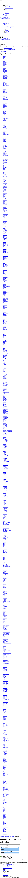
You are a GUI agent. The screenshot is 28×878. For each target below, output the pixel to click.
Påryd (4, 577)
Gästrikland (5, 237)
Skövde (4, 640)
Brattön (4, 139)
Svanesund (5, 707)
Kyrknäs (4, 420)
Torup (4, 744)
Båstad (4, 98)
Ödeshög (4, 542)
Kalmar (4, 379)
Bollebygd (5, 121)
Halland (4, 285)
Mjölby (4, 500)
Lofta (4, 463)
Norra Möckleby (6, 528)
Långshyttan (5, 428)
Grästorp (4, 260)
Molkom (4, 503)
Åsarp (4, 87)
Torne (4, 735)
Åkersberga (5, 59)
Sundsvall (5, 703)
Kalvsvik (4, 383)
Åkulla (4, 61)
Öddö (4, 540)
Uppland (4, 769)
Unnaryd (4, 768)
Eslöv (4, 188)
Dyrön (4, 172)
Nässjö (4, 518)
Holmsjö (4, 340)
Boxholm (4, 131)
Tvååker (4, 754)
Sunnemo (5, 706)
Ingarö (4, 363)
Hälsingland (5, 298)
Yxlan (4, 832)
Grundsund (5, 270)
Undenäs (4, 767)
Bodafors (4, 117)
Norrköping (5, 531)
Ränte (4, 586)
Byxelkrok (5, 153)
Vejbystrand (5, 802)
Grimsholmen (5, 265)
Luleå (4, 474)
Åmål (4, 69)
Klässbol (4, 398)
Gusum (4, 278)
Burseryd (4, 151)
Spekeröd (5, 671)
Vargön (4, 781)
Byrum (4, 152)
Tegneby (4, 720)
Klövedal (4, 400)
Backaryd (5, 97)
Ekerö (4, 179)
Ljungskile (5, 458)
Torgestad (5, 734)
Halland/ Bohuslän (6, 286)
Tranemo (4, 746)
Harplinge (5, 306)
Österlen (4, 567)
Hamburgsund (5, 299)
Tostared (4, 745)
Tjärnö (4, 727)
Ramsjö (4, 584)
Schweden (12, 836)
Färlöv (4, 209)
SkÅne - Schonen (6, 632)
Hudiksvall (5, 355)
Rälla (4, 581)
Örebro (4, 551)
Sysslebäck (5, 713)
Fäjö (3, 197)
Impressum (5, 34)
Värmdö (4, 782)
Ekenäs (4, 177)
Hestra (4, 322)
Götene (4, 250)
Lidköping (5, 439)
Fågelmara (5, 191)
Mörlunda (5, 508)
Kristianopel (5, 411)
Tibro (4, 723)
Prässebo (4, 579)
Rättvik (4, 587)
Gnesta (4, 247)
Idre (3, 361)
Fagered (4, 194)
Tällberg (4, 714)
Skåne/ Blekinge (6, 633)
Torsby (4, 739)
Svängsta (4, 709)
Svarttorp (4, 711)
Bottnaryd (5, 128)
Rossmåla (5, 606)
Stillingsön (5, 684)
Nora (4, 521)
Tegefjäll (4, 719)
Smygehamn (5, 656)
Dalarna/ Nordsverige (7, 155)
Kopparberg (5, 409)
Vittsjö (4, 824)
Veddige (4, 801)
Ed (3, 173)
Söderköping (5, 660)
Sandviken (5, 618)
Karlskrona (5, 389)
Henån (4, 319)
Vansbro (4, 777)
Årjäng (4, 82)
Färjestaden (5, 208)
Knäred (4, 402)
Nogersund (5, 519)
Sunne (4, 705)
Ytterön (4, 831)
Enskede (4, 184)
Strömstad (5, 696)
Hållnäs (4, 293)
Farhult (4, 205)
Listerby (4, 451)
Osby (4, 562)
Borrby (4, 127)
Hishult (4, 324)
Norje (4, 525)
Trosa (4, 752)
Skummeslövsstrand (7, 643)
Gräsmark (5, 258)
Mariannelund (5, 484)
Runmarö (4, 608)
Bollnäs (4, 123)
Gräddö (4, 254)
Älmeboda (5, 64)
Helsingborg (5, 316)
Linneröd (4, 447)
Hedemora (5, 315)
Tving (4, 755)
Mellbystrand (5, 491)
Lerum (4, 435)
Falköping (5, 200)
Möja (4, 502)
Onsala (4, 550)
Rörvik (4, 605)
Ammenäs (5, 71)
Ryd (3, 609)
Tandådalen (5, 716)
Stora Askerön (5, 689)
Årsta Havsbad (6, 85)
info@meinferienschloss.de (9, 49)
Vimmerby (5, 814)
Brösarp (4, 145)
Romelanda (5, 598)
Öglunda (4, 544)
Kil (3, 395)
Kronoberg (5, 414)
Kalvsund (5, 382)
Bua (3, 147)
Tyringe (4, 759)
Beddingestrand (6, 99)
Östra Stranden (6, 574)
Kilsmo (4, 396)
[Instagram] (2, 37)
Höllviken (5, 338)
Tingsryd (4, 726)
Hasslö (4, 308)
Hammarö (5, 300)
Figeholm (5, 211)
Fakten (6, 32)
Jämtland (4, 369)
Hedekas (4, 314)
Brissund (4, 141)
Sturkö (4, 698)
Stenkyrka (5, 679)
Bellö (4, 101)
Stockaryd (5, 686)
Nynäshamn (5, 537)
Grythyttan (5, 272)
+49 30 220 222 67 (8, 48)
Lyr (3, 476)
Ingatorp (4, 364)
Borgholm (5, 125)
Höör (4, 343)
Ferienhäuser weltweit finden (9, 864)
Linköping (5, 446)
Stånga (4, 675)
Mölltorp (4, 505)
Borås (4, 124)
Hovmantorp (5, 353)
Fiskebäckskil (5, 214)
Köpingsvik (5, 406)
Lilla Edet (5, 441)
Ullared (4, 763)
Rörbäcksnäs (5, 604)
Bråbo (4, 133)
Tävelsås (4, 718)
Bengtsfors (5, 103)
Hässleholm (5, 307)
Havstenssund (5, 313)
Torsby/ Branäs (6, 740)
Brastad (4, 138)
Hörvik (4, 348)
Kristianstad (5, 412)
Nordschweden (6, 524)
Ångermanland (6, 76)
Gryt (3, 271)
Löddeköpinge (6, 461)
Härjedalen (5, 303)
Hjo (3, 328)
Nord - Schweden (6, 522)
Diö (3, 163)
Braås (4, 132)
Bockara (4, 114)
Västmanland (5, 793)
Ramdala (4, 583)
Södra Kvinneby (6, 663)
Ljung (4, 453)
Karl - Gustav (5, 384)
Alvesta (4, 68)
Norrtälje (4, 532)
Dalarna (4, 154)
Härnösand (5, 305)
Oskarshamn (5, 563)
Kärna (4, 390)
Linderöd (4, 444)
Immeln (4, 362)
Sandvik (4, 616)
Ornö (4, 554)
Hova (4, 349)
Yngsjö (4, 829)
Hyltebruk (5, 360)
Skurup (4, 644)
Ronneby (4, 600)
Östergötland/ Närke (7, 566)
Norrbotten (5, 529)
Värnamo (4, 786)
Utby (4, 772)
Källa (4, 376)
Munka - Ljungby (6, 511)
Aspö (4, 94)
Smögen (4, 655)
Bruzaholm (5, 146)
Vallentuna (5, 776)
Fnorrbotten (5, 221)
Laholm (4, 423)
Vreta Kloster (5, 827)
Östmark (4, 572)
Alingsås (4, 63)
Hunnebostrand (6, 358)
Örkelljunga (5, 553)
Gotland (4, 251)
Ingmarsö (4, 365)
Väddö (4, 773)
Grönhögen (5, 268)
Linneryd (4, 448)
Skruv (4, 642)
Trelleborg (5, 749)
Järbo (4, 370)
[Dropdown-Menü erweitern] (5, 29)
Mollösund (5, 504)
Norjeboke (5, 526)
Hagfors (4, 281)
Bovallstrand (5, 130)
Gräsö (4, 259)
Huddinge (5, 354)
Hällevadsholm (6, 289)
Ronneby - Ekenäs (6, 601)
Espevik (4, 189)
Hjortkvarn (5, 329)
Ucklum (4, 760)
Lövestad (4, 472)
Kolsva (4, 405)
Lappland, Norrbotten (7, 430)
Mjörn (4, 501)
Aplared (4, 79)
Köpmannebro (6, 407)
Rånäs (4, 585)
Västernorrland (6, 790)
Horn (4, 346)
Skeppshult (5, 637)
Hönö (4, 342)
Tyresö (4, 758)
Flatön (4, 217)
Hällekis (4, 287)
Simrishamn (5, 626)
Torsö (4, 742)
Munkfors (5, 514)
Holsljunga (5, 341)
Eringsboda (5, 186)
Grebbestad (5, 261)
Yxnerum (5, 834)
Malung (4, 483)
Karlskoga (5, 388)
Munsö (4, 515)
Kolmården (5, 404)
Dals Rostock (5, 160)
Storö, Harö (5, 691)
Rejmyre (4, 588)
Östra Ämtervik (6, 573)
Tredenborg (5, 748)
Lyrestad (4, 477)
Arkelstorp (5, 83)
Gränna (4, 257)
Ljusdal (4, 459)
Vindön (4, 816)
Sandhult (4, 614)
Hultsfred (4, 356)
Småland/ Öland (6, 654)
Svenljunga (5, 712)
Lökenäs (4, 466)
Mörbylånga (5, 507)
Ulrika (4, 766)
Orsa (4, 557)
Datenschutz (5, 33)
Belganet (4, 100)
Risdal (4, 592)
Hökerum (5, 337)
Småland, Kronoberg (7, 653)
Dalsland (4, 161)
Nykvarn (4, 536)
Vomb (4, 825)
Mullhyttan (5, 510)
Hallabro (4, 284)
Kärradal (4, 391)
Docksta (4, 168)
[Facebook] (1, 37)
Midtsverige (5, 496)
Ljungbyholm (5, 456)
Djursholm (5, 167)
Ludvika (4, 473)
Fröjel (4, 228)
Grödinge (5, 267)
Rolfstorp (4, 595)
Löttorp (4, 470)
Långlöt (4, 427)
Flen (3, 218)
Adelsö (4, 56)
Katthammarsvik (6, 392)
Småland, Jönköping (7, 650)
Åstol (4, 96)
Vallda (4, 775)
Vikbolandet (5, 813)
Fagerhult (5, 196)
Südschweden (5, 700)
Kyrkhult (4, 419)
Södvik (4, 664)
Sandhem (4, 613)
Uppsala (4, 770)
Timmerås (5, 724)
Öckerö (4, 538)
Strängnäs (5, 695)
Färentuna (5, 203)
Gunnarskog (5, 275)
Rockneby (5, 593)
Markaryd (5, 488)
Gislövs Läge (5, 244)
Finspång (4, 212)
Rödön (4, 594)
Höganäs (4, 331)
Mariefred (5, 486)
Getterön (4, 242)
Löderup (4, 462)
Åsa (3, 86)
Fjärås (4, 216)
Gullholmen (5, 273)
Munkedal (5, 512)
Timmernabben (6, 725)
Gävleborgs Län (6, 239)
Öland (4, 546)
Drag (4, 169)
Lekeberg (5, 432)
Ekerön (4, 180)
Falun (4, 201)
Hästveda (4, 310)
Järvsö (4, 372)
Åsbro (4, 90)
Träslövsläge (5, 747)
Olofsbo (4, 547)
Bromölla (4, 144)
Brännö (4, 137)
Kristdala (4, 410)
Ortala (4, 559)
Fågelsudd (5, 193)
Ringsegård (5, 591)
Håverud (4, 312)
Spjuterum (5, 672)
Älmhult (4, 65)
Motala (4, 509)
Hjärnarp (4, 327)
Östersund (5, 569)
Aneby (4, 73)
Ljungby (4, 454)
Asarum (4, 89)
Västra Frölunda (6, 795)
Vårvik (4, 787)
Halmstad (5, 296)
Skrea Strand (5, 641)
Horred (4, 347)
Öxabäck (4, 576)
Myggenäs (5, 516)
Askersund (5, 91)
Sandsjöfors (5, 615)
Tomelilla (4, 732)
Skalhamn (5, 629)
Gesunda (4, 240)
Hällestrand (5, 288)
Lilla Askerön (5, 440)
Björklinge (5, 108)
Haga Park (5, 280)
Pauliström (5, 578)
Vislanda (4, 822)
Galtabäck (5, 231)
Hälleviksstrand (6, 292)
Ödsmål (4, 543)
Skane (4, 630)
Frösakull (4, 229)
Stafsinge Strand (6, 674)
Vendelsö (4, 806)
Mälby (4, 480)
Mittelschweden (6, 498)
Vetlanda (4, 809)
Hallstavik (5, 294)
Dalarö (4, 156)
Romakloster (5, 597)
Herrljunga (5, 321)
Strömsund (5, 697)
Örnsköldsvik (5, 556)
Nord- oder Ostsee (9, 27)
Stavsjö (4, 676)
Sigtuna (4, 623)
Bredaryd (4, 140)
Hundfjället (5, 357)
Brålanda (4, 135)
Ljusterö (4, 460)
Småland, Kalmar (6, 651)
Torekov (4, 733)
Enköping (5, 183)
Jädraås (4, 368)
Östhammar (5, 570)
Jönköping (5, 374)
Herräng (4, 320)
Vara (3, 779)
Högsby (4, 335)
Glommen (5, 246)
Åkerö (4, 58)
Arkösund (5, 84)
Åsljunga (4, 93)
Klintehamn (5, 399)
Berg (4, 104)
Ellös (4, 182)
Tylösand (4, 756)
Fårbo (4, 202)
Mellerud (4, 494)
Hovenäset (5, 350)
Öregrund (5, 552)
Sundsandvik (5, 702)
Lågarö (4, 421)
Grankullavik (5, 256)
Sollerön (4, 668)
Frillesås (4, 226)
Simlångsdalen (6, 625)
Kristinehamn (5, 413)
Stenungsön (5, 682)
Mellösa (4, 495)
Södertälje (5, 662)
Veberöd (4, 800)
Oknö (4, 545)
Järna (4, 371)
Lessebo (4, 437)
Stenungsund (5, 683)
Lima (4, 442)
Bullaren (4, 148)
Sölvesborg (5, 669)
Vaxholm (4, 797)
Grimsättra (5, 264)
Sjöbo (4, 627)
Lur (3, 475)
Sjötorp (4, 628)
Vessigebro (5, 808)
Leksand (4, 433)
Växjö (4, 799)
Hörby (4, 344)
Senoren (4, 620)
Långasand (5, 426)
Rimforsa (4, 590)
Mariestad (5, 487)
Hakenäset (5, 282)
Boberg (4, 113)
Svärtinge (5, 710)
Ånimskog (5, 77)
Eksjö (4, 181)
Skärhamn (5, 635)
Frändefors (5, 225)
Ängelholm (5, 75)
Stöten (4, 693)
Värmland (5, 783)
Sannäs (4, 619)
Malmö (4, 482)
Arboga (4, 80)
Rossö (4, 607)
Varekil (4, 780)
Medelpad (5, 490)
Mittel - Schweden (6, 497)
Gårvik (4, 236)
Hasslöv (4, 309)
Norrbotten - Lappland (7, 530)
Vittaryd (4, 823)
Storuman (5, 692)
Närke (4, 517)
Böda (4, 115)
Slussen (4, 648)
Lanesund (5, 425)
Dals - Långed (5, 159)
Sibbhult (4, 622)
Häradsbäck (5, 302)
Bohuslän (5, 119)
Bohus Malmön (6, 118)
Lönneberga (5, 468)
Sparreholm (5, 670)
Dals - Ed (5, 158)
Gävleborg (5, 238)
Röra (4, 602)
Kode (4, 403)
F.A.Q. (6, 30)
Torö (4, 737)
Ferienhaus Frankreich (7, 868)
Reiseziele (7, 836)
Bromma (4, 142)
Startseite (2, 836)
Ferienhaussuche (6, 23)
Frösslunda (5, 230)
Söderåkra (5, 657)
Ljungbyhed (5, 455)
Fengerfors (5, 210)
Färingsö (4, 207)
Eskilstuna (5, 187)
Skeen (4, 636)
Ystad (4, 830)
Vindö (4, 815)
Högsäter (4, 334)
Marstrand (5, 489)
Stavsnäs (4, 677)
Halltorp (4, 295)
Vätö (4, 796)
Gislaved (4, 243)
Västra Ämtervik (6, 794)
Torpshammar (5, 738)
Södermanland (6, 661)
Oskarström (5, 564)
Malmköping (5, 481)
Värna (4, 785)
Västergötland (5, 789)
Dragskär (4, 170)
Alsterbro (4, 66)
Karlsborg (5, 385)
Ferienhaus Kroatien (7, 865)
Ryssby (4, 611)
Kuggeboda (5, 416)
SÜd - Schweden (6, 699)
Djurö (4, 166)
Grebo (4, 263)
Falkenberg (5, 198)
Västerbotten (5, 788)
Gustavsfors (5, 277)
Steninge (4, 678)
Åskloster (5, 92)
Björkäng (4, 107)
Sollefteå (4, 665)
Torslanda (5, 741)
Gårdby (4, 233)
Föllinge (4, 222)
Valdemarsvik (5, 774)
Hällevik (4, 291)
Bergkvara (5, 105)
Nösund (4, 533)
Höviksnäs (5, 351)
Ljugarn (4, 452)
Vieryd (4, 811)
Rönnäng (4, 599)
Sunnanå (4, 704)
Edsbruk (4, 175)
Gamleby (4, 232)
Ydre (4, 828)
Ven (3, 803)
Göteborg (5, 249)
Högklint (4, 333)
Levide (4, 438)
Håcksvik (5, 279)
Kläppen (4, 397)
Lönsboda (5, 469)
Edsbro (4, 174)
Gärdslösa (5, 235)
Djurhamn (5, 165)
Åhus (4, 57)
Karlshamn (5, 386)
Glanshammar (5, 245)
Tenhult (4, 721)
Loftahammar (5, 465)
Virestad (4, 818)
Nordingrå (5, 523)
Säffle (4, 612)
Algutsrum (5, 62)
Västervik (5, 792)
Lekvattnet (5, 434)
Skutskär (4, 646)
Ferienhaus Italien (6, 866)
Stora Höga (5, 690)
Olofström (5, 549)
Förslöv (4, 223)
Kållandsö (5, 377)
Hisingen (4, 326)
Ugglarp (4, 762)
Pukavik (4, 580)
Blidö (4, 112)
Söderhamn (5, 658)
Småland (4, 649)
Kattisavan (5, 393)
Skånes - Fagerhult (6, 634)
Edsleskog (5, 176)
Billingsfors (5, 106)
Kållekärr (4, 378)
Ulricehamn (5, 765)
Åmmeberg (5, 70)
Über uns (7, 31)
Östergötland (5, 565)
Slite (3, 647)
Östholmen (5, 571)
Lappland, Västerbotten (7, 431)
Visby (4, 821)
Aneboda (4, 72)
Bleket (4, 110)
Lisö (3, 449)
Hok (3, 336)
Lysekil (4, 479)
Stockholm (5, 688)
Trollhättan (5, 751)
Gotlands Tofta (6, 252)
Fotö (3, 224)
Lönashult (5, 467)
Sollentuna (5, 667)
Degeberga (5, 162)
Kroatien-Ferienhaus (9, 26)
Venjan (4, 807)
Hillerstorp (5, 323)
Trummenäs (5, 753)
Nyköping (5, 535)
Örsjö (4, 558)
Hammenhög (5, 301)
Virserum (4, 820)
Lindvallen (5, 445)
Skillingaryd (5, 639)
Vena (4, 804)
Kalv (4, 381)
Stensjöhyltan (5, 681)
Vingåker (4, 817)
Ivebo (4, 367)
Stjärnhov (5, 685)
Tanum (4, 717)
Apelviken (5, 78)
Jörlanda (4, 375)
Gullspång (5, 274)
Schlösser (5, 24)
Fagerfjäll (5, 195)
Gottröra (4, 253)
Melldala (4, 493)
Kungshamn (5, 417)
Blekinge (4, 111)
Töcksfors (5, 731)
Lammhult (5, 424)
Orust (4, 560)
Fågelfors (4, 190)
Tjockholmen (5, 728)
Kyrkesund (5, 418)
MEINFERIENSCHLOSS (5, 18)
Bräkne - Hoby (6, 134)
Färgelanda (5, 204)
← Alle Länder (3, 51)
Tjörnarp (4, 730)
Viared (4, 810)
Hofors (4, 330)
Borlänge (4, 126)
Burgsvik (4, 149)
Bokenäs (4, 120)
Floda (4, 219)
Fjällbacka (5, 215)
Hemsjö (4, 317)
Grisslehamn (5, 266)
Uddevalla (5, 761)
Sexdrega (4, 621)
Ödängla (4, 539)
